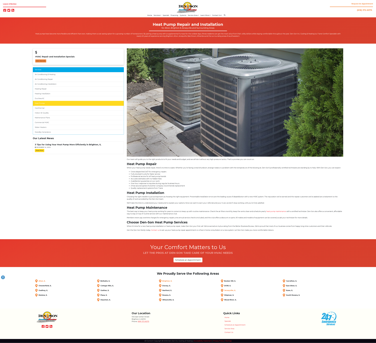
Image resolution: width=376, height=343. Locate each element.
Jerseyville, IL (230, 290)
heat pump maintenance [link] (276, 211)
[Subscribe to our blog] (12, 11)
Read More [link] (39, 150)
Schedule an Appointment (235, 325)
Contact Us (229, 332)
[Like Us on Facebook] (4, 11)
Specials (228, 321)
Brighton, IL (167, 281)
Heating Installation (42, 94)
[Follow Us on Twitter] (8, 11)
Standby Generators (43, 132)
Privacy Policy (218, 341)
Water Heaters (40, 127)
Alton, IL (42, 281)
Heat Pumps (40, 103)
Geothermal (39, 108)
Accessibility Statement (203, 341)
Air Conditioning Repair (44, 79)
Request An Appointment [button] (362, 4)
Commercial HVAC (42, 122)
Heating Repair (41, 89)
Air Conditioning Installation (45, 84)
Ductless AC (39, 98)
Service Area (229, 329)
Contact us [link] (155, 230)
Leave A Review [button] (9, 4)
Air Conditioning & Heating (45, 74)
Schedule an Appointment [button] (188, 260)
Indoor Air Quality (42, 113)
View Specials (40, 61)
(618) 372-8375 (364, 10)
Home (227, 317)
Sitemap (228, 341)
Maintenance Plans (42, 118)
